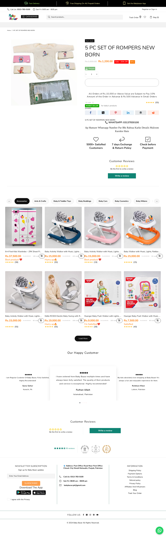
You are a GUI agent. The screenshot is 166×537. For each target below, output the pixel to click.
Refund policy (134, 480)
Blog (135, 490)
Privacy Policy (134, 483)
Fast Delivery (34, 3)
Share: (88, 108)
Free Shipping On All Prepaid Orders (85, 3)
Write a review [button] (122, 175)
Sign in (154, 9)
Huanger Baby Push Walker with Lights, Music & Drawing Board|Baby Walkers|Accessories (102, 316)
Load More (83, 338)
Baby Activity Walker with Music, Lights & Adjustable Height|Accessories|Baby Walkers (63, 251)
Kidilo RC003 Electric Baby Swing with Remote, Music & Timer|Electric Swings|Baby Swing (63, 316)
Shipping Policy (135, 470)
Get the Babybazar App (136, 3)
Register (145, 9)
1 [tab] (79, 402)
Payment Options (135, 474)
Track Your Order (135, 493)
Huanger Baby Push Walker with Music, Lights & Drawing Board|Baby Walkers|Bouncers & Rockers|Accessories (142, 316)
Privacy (27, 499)
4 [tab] (86, 402)
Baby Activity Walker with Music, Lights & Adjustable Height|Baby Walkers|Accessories (23, 316)
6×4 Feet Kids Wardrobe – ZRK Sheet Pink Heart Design (23, 251)
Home (9, 30)
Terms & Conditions (135, 477)
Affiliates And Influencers (135, 487)
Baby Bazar (13, 17)
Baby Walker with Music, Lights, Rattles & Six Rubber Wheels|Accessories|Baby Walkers (142, 251)
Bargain (92, 68)
